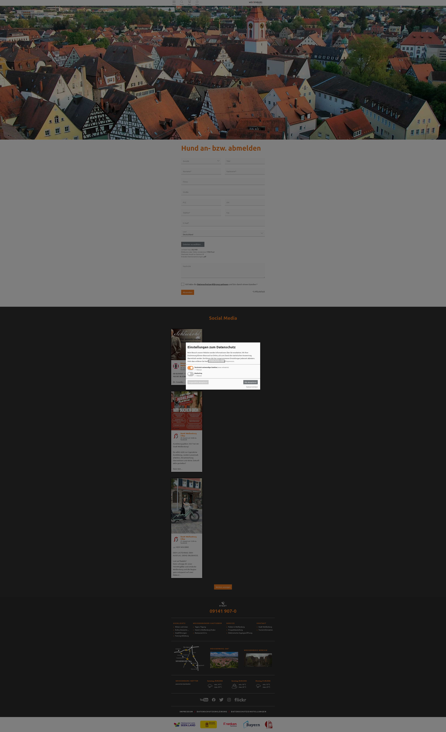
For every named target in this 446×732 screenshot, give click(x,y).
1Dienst (198, 370)
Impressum (230, 361)
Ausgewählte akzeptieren (198, 382)
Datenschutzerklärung (216, 361)
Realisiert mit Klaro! (252, 387)
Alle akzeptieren (250, 382)
